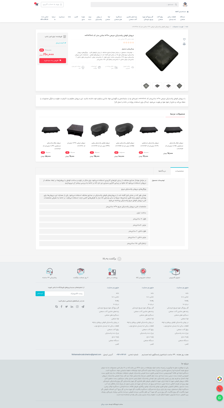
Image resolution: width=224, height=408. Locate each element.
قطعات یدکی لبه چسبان (172, 18)
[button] (38, 4)
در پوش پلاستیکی (98, 18)
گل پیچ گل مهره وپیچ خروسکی (147, 18)
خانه (69, 17)
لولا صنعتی (107, 18)
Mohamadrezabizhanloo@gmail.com (86, 354)
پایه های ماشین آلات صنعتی (132, 18)
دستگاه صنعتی (182, 18)
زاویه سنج (83, 18)
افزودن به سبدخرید (51, 60)
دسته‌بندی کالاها (180, 12)
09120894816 (121, 354)
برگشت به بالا (110, 258)
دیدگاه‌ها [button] (162, 171)
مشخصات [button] (179, 171)
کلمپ (76, 17)
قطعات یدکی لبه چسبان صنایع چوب (176, 326)
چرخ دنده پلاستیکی (181, 333)
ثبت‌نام (40, 293)
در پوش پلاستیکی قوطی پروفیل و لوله (175, 322)
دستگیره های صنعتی (118, 18)
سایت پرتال (104, 404)
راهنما (186, 301)
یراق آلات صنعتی (160, 18)
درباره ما (53, 18)
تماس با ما (184, 297)
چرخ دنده (89, 18)
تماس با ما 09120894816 (44, 18)
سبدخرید (62, 17)
